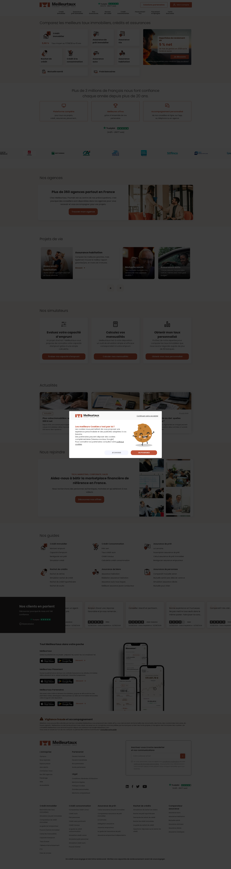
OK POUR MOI (144, 452)
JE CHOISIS (116, 452)
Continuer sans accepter (146, 418)
